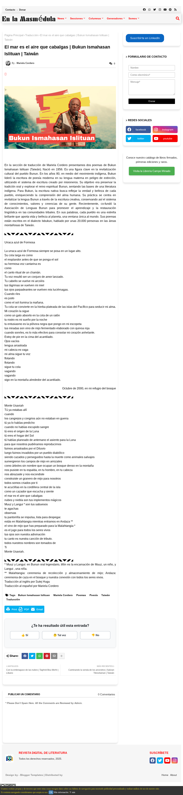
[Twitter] (32, 656)
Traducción (31, 35)
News (61, 18)
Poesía (94, 595)
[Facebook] (25, 656)
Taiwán (105, 595)
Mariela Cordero (63, 595)
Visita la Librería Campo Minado (151, 170)
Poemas (81, 595)
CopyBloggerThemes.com (79, 775)
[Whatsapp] (39, 656)
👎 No (95, 635)
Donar (22, 9)
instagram (167, 129)
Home (165, 775)
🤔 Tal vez (59, 635)
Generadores (115, 18)
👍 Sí (24, 635)
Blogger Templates (31, 775)
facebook (141, 129)
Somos (132, 18)
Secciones (76, 18)
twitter (140, 138)
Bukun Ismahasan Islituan (34, 595)
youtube (167, 138)
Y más (72, 792)
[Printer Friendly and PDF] (24, 611)
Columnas (95, 18)
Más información (61, 792)
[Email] (54, 656)
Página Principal (13, 35)
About (173, 775)
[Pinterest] (47, 656)
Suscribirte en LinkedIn (145, 38)
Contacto (10, 9)
